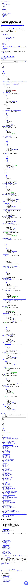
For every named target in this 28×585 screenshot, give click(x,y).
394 (7, 161)
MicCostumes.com (7, 580)
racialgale (7, 203)
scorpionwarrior (14, 149)
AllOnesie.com (6, 581)
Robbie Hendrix (8, 279)
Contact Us (17, 555)
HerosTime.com (6, 579)
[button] (4, 73)
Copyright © (3, 555)
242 (7, 143)
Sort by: (13, 414)
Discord (5, 52)
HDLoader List (6, 552)
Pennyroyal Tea (14, 296)
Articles (5, 15)
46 (6, 172)
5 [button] (3, 71)
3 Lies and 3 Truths (7, 404)
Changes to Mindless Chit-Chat (10, 183)
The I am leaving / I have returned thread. (12, 110)
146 (7, 117)
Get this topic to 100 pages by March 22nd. (12, 321)
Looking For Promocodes (8, 223)
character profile (20, 28)
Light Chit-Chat (7, 56)
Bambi (6, 137)
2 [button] (3, 67)
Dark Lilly (7, 169)
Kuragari (6, 232)
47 (6, 173)
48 (6, 175)
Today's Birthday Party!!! (8, 167)
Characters (5, 11)
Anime (4, 10)
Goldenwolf (14, 101)
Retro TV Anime (7, 13)
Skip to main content (5, 1)
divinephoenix (8, 239)
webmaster (7, 82)
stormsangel (14, 251)
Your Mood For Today (8, 136)
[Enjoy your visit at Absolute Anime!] (11, 22)
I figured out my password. (9, 194)
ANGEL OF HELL (9, 300)
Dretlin (6, 307)
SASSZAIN (14, 133)
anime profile (11, 28)
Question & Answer (7, 238)
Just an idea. (5, 254)
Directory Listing (7, 553)
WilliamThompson (15, 199)
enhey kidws (6, 313)
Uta (5, 406)
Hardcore (7, 255)
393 (7, 160)
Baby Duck (7, 195)
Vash (6, 153)
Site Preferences (5, 573)
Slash (6, 184)
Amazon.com (6, 576)
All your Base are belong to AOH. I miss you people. (14, 299)
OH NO (5, 352)
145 (7, 116)
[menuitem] (10, 37)
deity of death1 (14, 286)
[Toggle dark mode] (3, 7)
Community (5, 14)
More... (4, 16)
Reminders (5, 306)
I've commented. (15, 263)
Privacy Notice (24, 555)
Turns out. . (5, 359)
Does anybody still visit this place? (10, 266)
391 (7, 158)
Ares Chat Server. (7, 126)
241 (7, 142)
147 (7, 119)
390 (7, 156)
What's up (5, 367)
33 (6, 246)
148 (7, 120)
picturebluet (7, 210)
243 (7, 144)
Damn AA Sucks (7, 278)
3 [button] (3, 68)
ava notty (7, 224)
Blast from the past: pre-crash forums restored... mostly (15, 81)
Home (4, 9)
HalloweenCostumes (7, 577)
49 (6, 176)
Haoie (12, 318)
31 (6, 244)
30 (6, 243)
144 (7, 115)
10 (3, 395)
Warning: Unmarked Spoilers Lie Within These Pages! (12, 25)
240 (7, 141)
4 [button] (3, 69)
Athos (12, 192)
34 (6, 248)
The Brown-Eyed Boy (16, 383)
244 (7, 145)
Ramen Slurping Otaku (8, 335)
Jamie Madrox (14, 357)
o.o (4, 374)
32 (6, 245)
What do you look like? (8, 152)
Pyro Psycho (14, 181)
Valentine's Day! (6, 385)
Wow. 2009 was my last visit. (9, 231)
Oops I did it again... (7, 342)
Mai (5, 127)
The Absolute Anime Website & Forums (13, 83)
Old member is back (7, 216)
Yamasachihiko (14, 350)
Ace (12, 124)
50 (6, 177)
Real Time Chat (6, 92)
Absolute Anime (6, 4)
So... (4, 289)
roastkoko (13, 221)
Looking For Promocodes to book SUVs (12, 209)
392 (7, 159)
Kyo (12, 333)
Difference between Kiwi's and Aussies (11, 201)
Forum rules (3, 58)
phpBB (7, 533)
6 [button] (3, 72)
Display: (4, 414)
